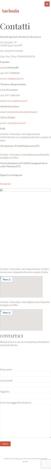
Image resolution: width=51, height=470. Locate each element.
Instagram (5, 183)
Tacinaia (10, 11)
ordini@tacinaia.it (16, 122)
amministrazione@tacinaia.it (22, 111)
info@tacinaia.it (15, 78)
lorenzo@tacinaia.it (17, 100)
